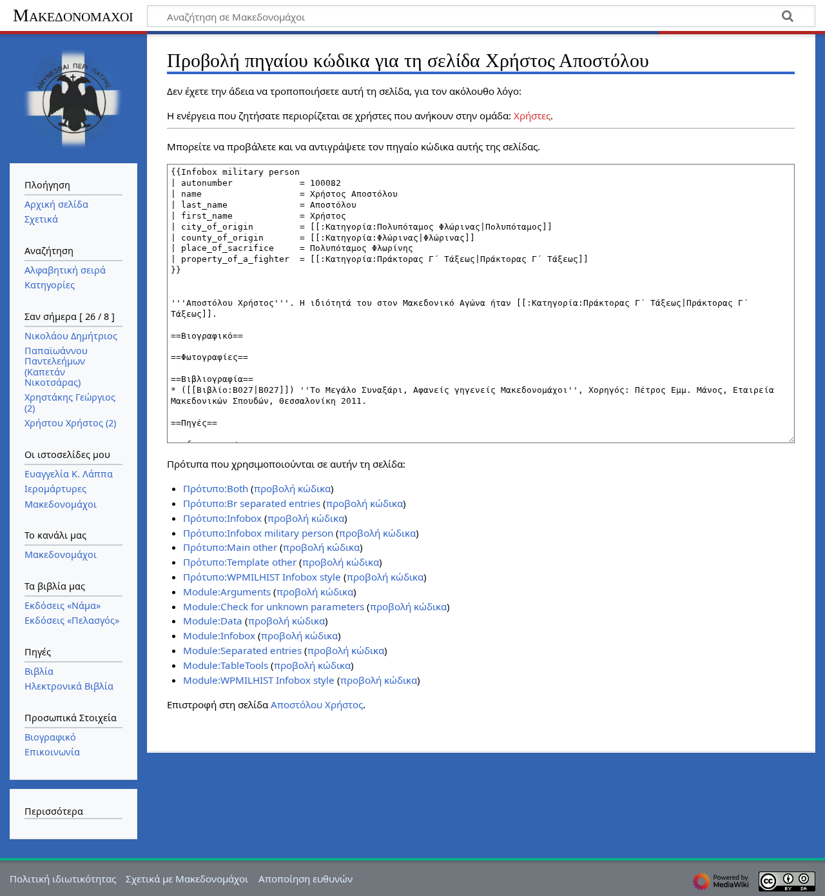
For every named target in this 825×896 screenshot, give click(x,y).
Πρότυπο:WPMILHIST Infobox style (262, 576)
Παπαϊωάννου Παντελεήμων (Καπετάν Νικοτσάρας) (56, 366)
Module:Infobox (219, 635)
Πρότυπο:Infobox (222, 518)
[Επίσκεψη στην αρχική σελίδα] (73, 97)
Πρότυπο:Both (215, 488)
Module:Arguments (227, 591)
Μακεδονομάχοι (73, 15)
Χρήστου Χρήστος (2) (70, 423)
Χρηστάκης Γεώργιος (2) (69, 402)
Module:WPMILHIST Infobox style (259, 679)
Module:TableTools (225, 665)
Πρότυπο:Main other (230, 547)
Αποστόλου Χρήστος (317, 704)
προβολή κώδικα (292, 488)
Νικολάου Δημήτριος (70, 336)
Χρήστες (532, 115)
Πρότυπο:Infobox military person (258, 532)
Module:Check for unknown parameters (273, 606)
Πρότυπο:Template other (239, 561)
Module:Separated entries (242, 650)
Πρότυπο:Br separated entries (251, 503)
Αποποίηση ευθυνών (305, 878)
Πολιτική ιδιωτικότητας (63, 878)
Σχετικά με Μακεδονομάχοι (187, 878)
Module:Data (212, 620)
